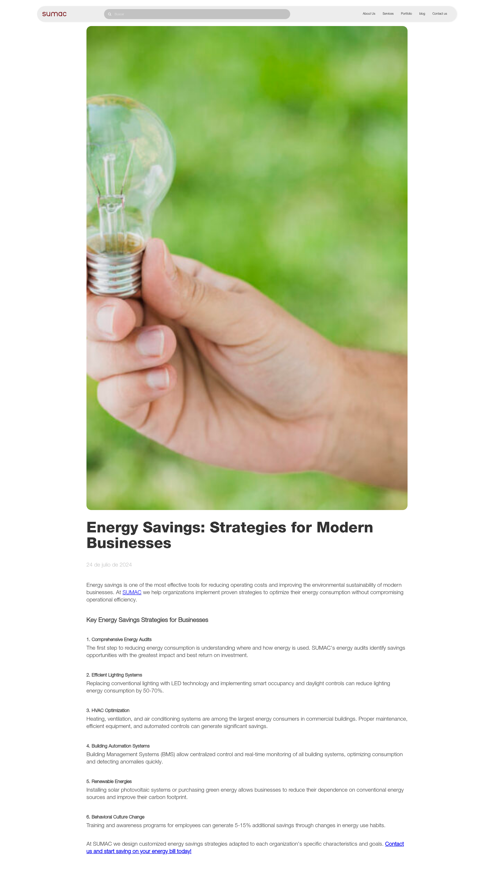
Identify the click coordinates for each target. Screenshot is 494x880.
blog (422, 14)
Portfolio (406, 14)
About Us (369, 14)
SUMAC (132, 593)
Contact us (439, 14)
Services (388, 14)
